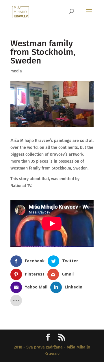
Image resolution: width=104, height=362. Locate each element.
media (16, 71)
